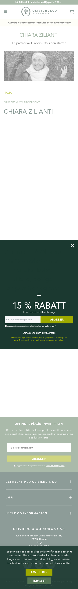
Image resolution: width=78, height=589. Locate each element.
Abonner (39, 459)
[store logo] (39, 11)
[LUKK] (72, 246)
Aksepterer (39, 572)
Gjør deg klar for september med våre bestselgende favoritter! (39, 22)
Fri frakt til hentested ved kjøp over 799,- (40, 2)
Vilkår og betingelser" (55, 465)
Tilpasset (39, 581)
